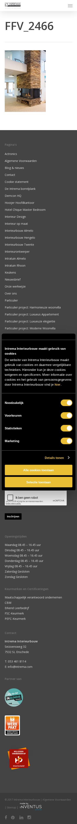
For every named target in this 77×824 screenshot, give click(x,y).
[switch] (66, 415)
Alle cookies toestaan (38, 470)
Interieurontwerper (17, 251)
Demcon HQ (13, 196)
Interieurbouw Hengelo (20, 238)
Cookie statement (17, 182)
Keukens (10, 272)
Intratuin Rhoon (15, 265)
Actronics (11, 154)
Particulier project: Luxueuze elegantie (30, 321)
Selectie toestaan (38, 482)
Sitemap (11, 807)
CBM (8, 603)
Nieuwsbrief (13, 279)
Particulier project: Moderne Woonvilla (30, 328)
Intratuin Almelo (15, 258)
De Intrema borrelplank (20, 189)
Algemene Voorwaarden (21, 161)
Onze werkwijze (15, 286)
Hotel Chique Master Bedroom (25, 210)
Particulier (11, 300)
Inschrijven (13, 516)
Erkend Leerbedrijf (17, 608)
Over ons (11, 293)
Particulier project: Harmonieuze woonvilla (33, 307)
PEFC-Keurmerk (15, 619)
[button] (70, 5)
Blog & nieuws (14, 168)
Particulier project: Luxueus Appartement (32, 314)
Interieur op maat (16, 224)
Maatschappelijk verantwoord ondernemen (33, 597)
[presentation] (36, 498)
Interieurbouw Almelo (19, 231)
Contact (10, 175)
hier (58, 384)
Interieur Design (15, 217)
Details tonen (54, 457)
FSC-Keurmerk (14, 613)
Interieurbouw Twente (19, 244)
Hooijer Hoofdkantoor (19, 203)
